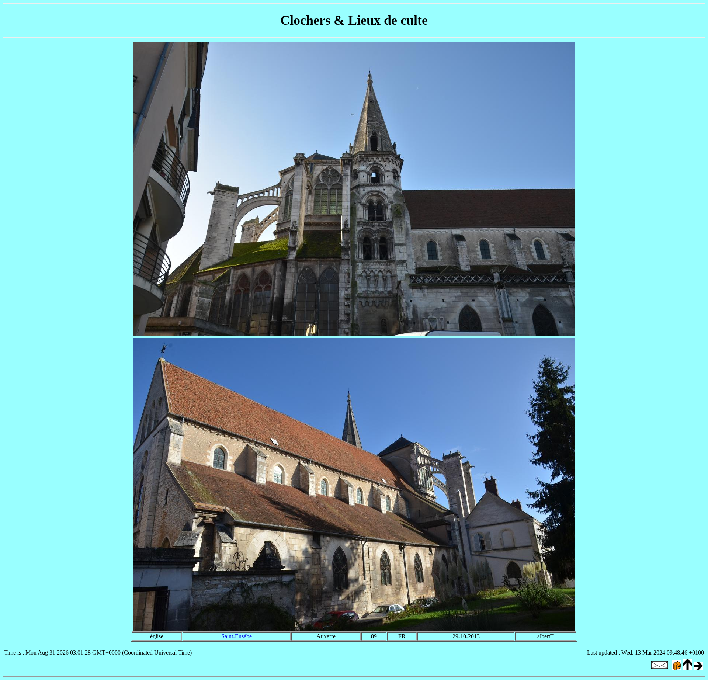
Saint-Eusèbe (236, 636)
